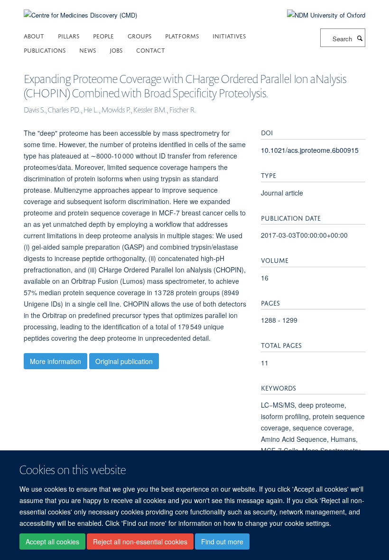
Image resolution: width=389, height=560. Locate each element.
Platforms (182, 35)
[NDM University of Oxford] (319, 15)
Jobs (116, 49)
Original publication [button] (124, 361)
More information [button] (55, 361)
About (34, 35)
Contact (150, 49)
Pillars (68, 35)
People (103, 35)
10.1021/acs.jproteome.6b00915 (310, 150)
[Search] (359, 38)
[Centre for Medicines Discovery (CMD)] (80, 9)
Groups (139, 35)
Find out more (222, 541)
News (87, 49)
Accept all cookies (52, 541)
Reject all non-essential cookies (140, 541)
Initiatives (229, 35)
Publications (44, 49)
